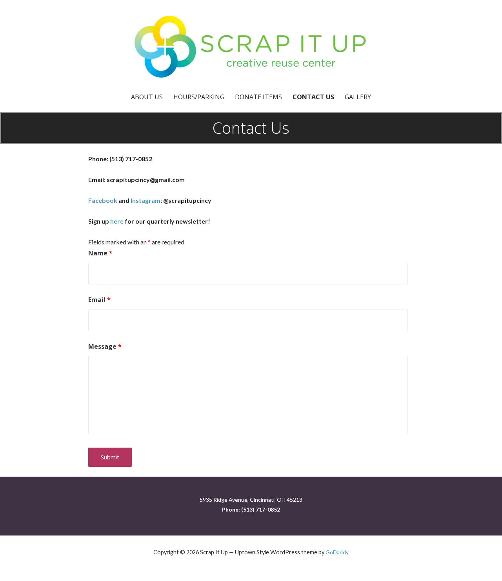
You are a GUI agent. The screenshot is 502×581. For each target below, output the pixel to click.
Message (105, 346)
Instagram (145, 200)
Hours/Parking (198, 97)
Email (99, 299)
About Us (147, 97)
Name (100, 253)
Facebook (102, 200)
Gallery (358, 97)
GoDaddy (337, 552)
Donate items (258, 97)
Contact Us (313, 97)
